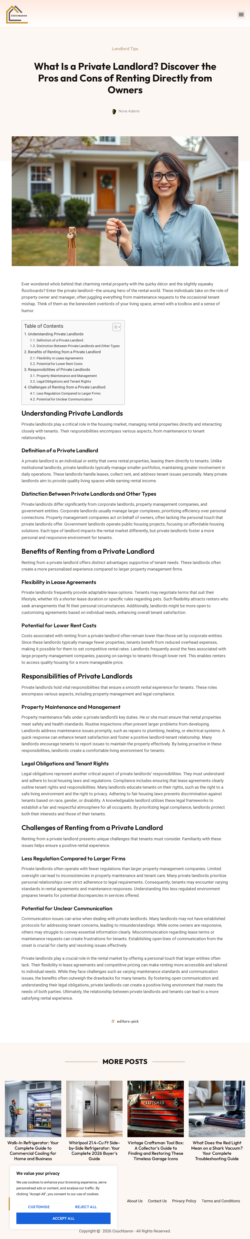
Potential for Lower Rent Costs (60, 364)
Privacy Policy (184, 1201)
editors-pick (128, 1021)
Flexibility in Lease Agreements (60, 358)
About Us (135, 1201)
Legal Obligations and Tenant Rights (64, 381)
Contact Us (157, 1201)
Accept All (63, 1218)
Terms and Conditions (221, 1201)
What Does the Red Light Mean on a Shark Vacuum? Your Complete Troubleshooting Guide (217, 1150)
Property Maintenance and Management (67, 376)
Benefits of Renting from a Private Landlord (64, 352)
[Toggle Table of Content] (114, 327)
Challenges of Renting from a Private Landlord (66, 387)
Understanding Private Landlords (55, 334)
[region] (63, 1197)
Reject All (86, 1206)
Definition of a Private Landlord (60, 340)
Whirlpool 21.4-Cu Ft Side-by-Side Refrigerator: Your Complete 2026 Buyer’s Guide (94, 1150)
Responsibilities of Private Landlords (59, 369)
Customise (39, 1206)
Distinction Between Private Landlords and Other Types (78, 346)
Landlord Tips (125, 48)
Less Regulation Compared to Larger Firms (69, 393)
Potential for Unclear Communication (65, 399)
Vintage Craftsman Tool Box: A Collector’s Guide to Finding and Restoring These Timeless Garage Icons (156, 1150)
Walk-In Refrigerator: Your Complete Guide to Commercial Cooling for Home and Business (33, 1150)
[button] (241, 15)
